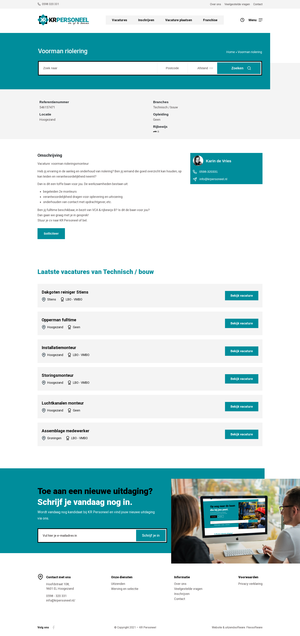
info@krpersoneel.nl (213, 179)
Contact (257, 4)
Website (217, 627)
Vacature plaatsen (178, 20)
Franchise (210, 20)
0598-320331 (208, 171)
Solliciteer (51, 233)
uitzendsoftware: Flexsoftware (243, 627)
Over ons (215, 4)
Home (230, 52)
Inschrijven (146, 20)
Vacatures (119, 20)
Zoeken (237, 68)
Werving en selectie (124, 589)
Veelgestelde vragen (237, 4)
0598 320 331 (50, 4)
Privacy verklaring (250, 584)
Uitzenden (118, 584)
